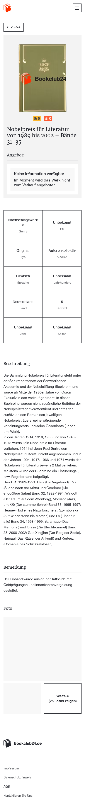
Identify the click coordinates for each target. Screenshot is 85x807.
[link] (7, 8)
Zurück (16, 27)
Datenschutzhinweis (17, 777)
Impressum (11, 768)
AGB (6, 786)
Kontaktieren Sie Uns (17, 795)
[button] (42, 649)
